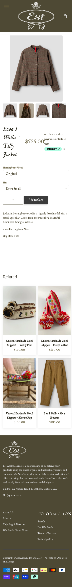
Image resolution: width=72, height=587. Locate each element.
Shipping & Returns (14, 524)
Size (5, 182)
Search (41, 521)
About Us (8, 512)
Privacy (7, 518)
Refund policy (45, 539)
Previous (4, 78)
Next (68, 78)
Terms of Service (46, 533)
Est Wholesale (45, 527)
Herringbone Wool (13, 167)
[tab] (10, 110)
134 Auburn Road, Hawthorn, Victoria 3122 (34, 489)
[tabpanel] (36, 68)
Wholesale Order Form (15, 530)
